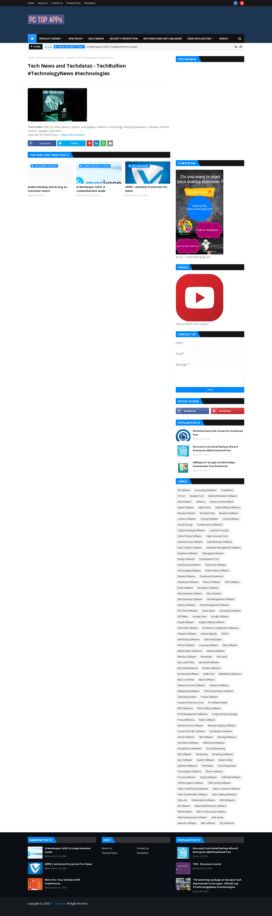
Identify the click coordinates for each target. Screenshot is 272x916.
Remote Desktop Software (221, 725)
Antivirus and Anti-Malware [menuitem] (162, 38)
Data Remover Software (219, 541)
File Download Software (190, 599)
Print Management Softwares (193, 714)
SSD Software (184, 754)
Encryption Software (208, 587)
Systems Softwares (187, 765)
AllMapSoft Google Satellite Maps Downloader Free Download (214, 464)
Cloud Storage (185, 524)
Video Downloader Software (192, 794)
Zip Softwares (227, 823)
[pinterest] (242, 3)
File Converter (214, 593)
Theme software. (214, 771)
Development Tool (209, 559)
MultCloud (209, 673)
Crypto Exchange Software (191, 530)
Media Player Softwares (190, 651)
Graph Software (186, 622)
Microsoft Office (186, 662)
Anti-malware (185, 501)
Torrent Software (186, 777)
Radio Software (207, 719)
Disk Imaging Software (189, 570)
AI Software (227, 490)
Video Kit (182, 800)
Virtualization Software (203, 800)
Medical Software (216, 651)
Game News (208, 610)
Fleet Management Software (214, 605)
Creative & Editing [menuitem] (199, 38)
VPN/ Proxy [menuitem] (75, 38)
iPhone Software (186, 645)
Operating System (187, 696)
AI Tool (181, 496)
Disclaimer (89, 3)
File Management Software (221, 599)
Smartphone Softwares (190, 748)
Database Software (188, 553)
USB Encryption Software (190, 783)
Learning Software (208, 645)
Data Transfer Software (190, 547)
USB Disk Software (231, 777)
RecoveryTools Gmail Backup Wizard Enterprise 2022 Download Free (215, 448)
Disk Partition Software (217, 570)
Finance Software (186, 605)
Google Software (220, 616)
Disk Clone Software (215, 564)
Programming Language (224, 714)
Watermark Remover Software (210, 805)
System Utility (225, 760)
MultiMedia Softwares (230, 673)
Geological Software (230, 610)
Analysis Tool (197, 496)
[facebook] (235, 3)
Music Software (207, 679)
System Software (205, 760)
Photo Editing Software (209, 708)
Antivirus (200, 501)
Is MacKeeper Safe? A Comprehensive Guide (112, 46)
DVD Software (232, 582)
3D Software (184, 490)
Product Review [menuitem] (50, 38)
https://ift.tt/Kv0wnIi (73, 134)
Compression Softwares (209, 524)
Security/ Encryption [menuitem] (124, 38)
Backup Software (186, 513)
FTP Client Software (188, 610)
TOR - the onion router (207, 864)
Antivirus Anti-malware (221, 501)
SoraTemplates (49, 910)
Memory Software (187, 656)
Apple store (204, 507)
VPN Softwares (227, 800)
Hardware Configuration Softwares (220, 628)
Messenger (206, 656)
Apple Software (186, 507)
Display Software (186, 576)
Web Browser (185, 811)
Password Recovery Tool (191, 702)
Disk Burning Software (189, 564)
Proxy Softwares (186, 719)
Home (31, 3)
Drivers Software (211, 582)
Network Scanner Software (191, 685)
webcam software (187, 823)
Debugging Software (213, 553)
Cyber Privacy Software (190, 536)
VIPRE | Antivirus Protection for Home (146, 189)
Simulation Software (188, 742)
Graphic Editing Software (211, 622)
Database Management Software (223, 547)
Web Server (218, 817)
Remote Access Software (190, 725)
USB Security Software (219, 783)
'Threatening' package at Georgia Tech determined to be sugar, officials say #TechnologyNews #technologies (217, 883)
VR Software (184, 805)
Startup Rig (201, 754)
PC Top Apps (58, 903)
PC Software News (217, 702)
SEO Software (206, 737)
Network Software (219, 685)
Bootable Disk (207, 513)
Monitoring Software (188, 673)
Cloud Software (231, 518)
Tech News (207, 765)
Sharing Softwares (227, 737)
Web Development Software (192, 817)
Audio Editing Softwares (227, 507)
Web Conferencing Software (211, 811)
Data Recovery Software (190, 541)
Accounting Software (205, 490)
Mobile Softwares (211, 668)
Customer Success (219, 530)
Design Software (186, 559)
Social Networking (215, 748)
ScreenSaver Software (220, 731)
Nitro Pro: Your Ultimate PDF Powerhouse (62, 881)
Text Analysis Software (189, 771)
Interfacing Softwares (189, 639)
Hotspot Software (187, 633)
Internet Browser (213, 639)
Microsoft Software (209, 662)
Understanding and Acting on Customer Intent (47, 189)
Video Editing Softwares (224, 794)
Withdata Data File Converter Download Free (218, 432)
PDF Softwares (185, 708)
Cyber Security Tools (217, 536)
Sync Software (185, 760)
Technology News (227, 765)
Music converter (186, 679)
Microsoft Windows (188, 668)
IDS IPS (224, 633)
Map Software (230, 645)
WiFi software (208, 823)
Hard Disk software (188, 628)
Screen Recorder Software (191, 731)
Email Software (185, 587)
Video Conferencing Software (193, 788)
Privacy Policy (74, 3)
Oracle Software (209, 696)
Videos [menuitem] (223, 38)
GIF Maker (183, 616)
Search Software (186, 737)
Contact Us (57, 3)
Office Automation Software (218, 691)
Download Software (188, 582)
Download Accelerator (212, 576)
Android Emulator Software (222, 496)
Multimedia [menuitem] (96, 38)
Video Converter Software (226, 788)
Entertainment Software (190, 593)
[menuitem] (32, 38)
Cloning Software (209, 518)
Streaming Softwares (222, 754)
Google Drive (199, 616)
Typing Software (208, 777)
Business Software (228, 513)
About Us (43, 3)
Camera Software (187, 518)
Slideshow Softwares (213, 742)
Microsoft (222, 656)
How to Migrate (209, 633)
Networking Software (188, 691)
